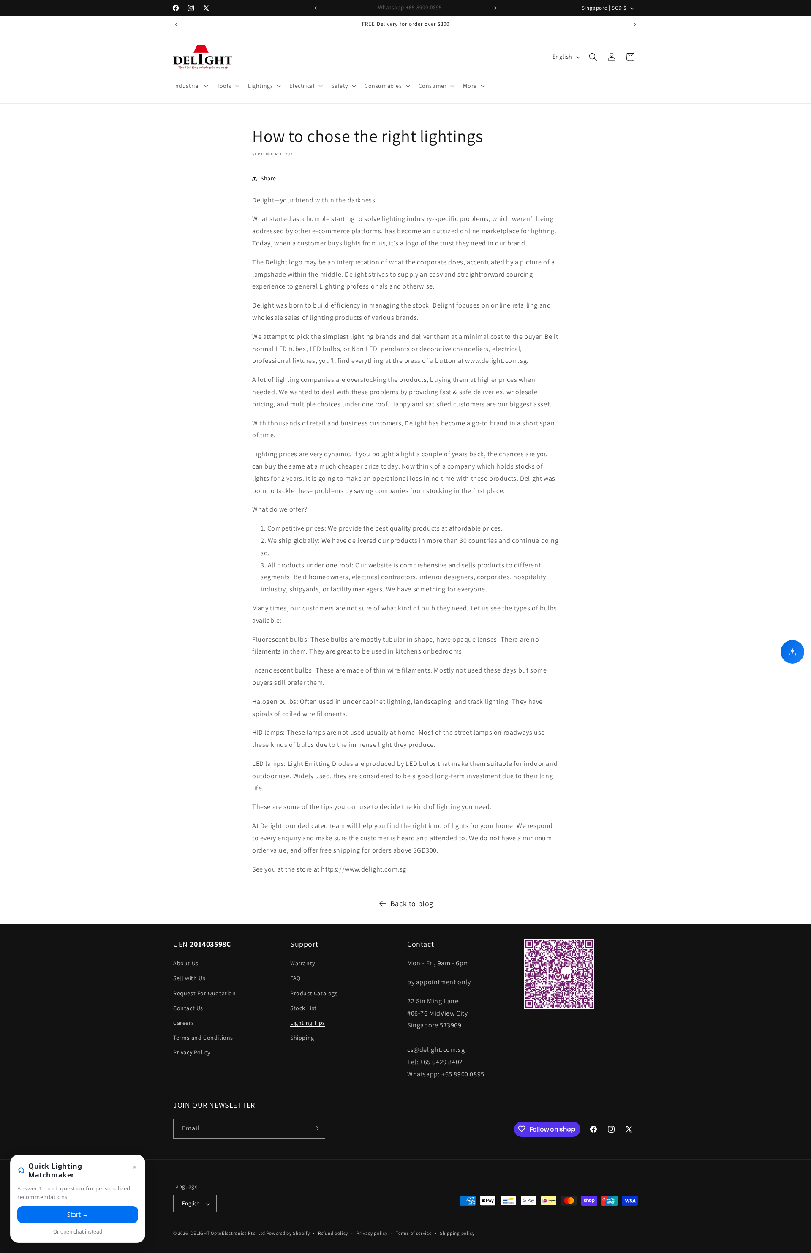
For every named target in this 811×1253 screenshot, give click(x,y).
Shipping (302, 1037)
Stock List (303, 1008)
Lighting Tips (307, 1023)
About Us (186, 963)
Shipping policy (457, 1233)
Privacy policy (372, 1233)
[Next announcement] (495, 8)
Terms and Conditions (203, 1037)
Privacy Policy (191, 1053)
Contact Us (188, 1008)
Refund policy (333, 1233)
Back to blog (411, 903)
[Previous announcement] (315, 8)
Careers (183, 1023)
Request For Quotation (204, 993)
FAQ (295, 978)
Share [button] (268, 179)
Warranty (302, 963)
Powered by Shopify (288, 1234)
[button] (190, 86)
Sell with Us (189, 978)
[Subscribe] (315, 1128)
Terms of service (413, 1233)
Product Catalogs (314, 993)
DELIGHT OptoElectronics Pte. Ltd (228, 1234)
